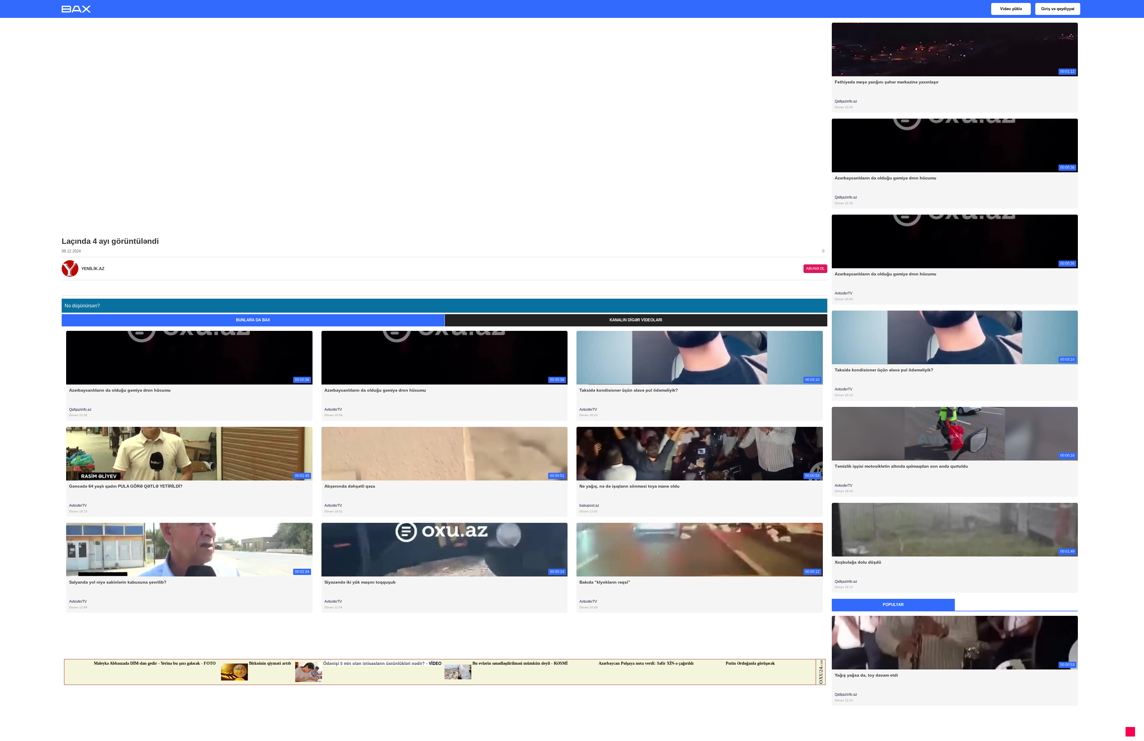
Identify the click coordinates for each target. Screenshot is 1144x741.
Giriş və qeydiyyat (1057, 9)
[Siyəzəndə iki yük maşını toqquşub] (444, 549)
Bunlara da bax (253, 320)
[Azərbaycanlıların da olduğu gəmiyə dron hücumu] (189, 357)
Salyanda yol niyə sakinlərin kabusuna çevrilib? (118, 582)
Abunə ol (815, 268)
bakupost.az (589, 505)
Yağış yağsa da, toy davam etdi (866, 675)
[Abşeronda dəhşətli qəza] (444, 453)
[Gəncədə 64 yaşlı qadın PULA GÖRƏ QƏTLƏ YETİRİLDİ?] (189, 453)
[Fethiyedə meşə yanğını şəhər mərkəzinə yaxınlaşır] (955, 49)
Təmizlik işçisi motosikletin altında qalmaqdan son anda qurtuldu (901, 466)
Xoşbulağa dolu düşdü (858, 562)
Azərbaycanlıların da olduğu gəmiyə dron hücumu (120, 390)
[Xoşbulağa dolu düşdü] (955, 529)
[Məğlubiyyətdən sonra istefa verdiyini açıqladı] (955, 738)
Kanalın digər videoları (636, 320)
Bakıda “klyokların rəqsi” (604, 582)
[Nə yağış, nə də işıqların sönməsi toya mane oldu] (699, 453)
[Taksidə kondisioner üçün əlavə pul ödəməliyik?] (699, 357)
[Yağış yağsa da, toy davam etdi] (955, 642)
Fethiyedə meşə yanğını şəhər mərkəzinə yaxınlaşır (886, 82)
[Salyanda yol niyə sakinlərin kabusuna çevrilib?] (189, 549)
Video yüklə (1011, 9)
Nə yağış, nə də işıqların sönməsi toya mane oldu (629, 486)
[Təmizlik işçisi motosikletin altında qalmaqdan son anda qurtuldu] (955, 433)
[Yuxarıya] (1130, 732)
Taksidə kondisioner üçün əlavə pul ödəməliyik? (628, 390)
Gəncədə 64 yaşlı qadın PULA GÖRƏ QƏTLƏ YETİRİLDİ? (126, 486)
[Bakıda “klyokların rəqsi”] (699, 549)
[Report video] (823, 286)
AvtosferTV (333, 409)
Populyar (893, 604)
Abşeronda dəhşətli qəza (349, 486)
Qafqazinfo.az (80, 409)
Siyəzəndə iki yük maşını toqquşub (360, 582)
